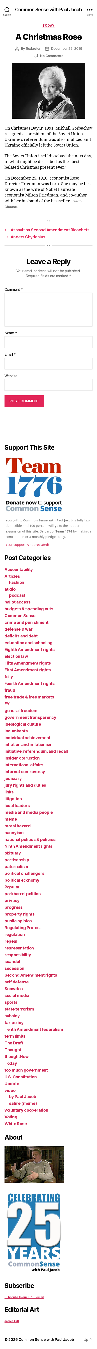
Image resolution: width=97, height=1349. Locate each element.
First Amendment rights (28, 669)
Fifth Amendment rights (28, 663)
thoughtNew (16, 1056)
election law (16, 656)
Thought (13, 1049)
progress (14, 907)
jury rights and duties (25, 785)
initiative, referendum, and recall (36, 751)
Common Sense (20, 615)
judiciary (13, 778)
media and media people (29, 812)
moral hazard (18, 826)
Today (48, 25)
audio (10, 589)
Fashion (16, 582)
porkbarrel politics (23, 893)
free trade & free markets (29, 697)
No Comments (51, 56)
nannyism (14, 832)
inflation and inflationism (29, 744)
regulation (15, 934)
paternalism (16, 866)
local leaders (17, 805)
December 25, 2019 (66, 48)
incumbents (16, 731)
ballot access (17, 602)
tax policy (14, 1022)
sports (11, 1002)
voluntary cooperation (26, 1110)
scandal (12, 961)
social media (17, 995)
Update (12, 1083)
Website (11, 376)
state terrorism (19, 1009)
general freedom (21, 710)
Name (11, 333)
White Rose (16, 1123)
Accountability (19, 569)
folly (9, 676)
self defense (17, 982)
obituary (13, 853)
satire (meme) (23, 1103)
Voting (11, 1117)
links (9, 792)
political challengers (24, 873)
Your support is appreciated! (27, 544)
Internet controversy (25, 771)
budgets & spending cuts (29, 608)
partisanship (17, 859)
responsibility (18, 954)
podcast (17, 595)
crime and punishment (26, 622)
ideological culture (23, 724)
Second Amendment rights (31, 975)
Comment (14, 290)
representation (19, 948)
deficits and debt (21, 636)
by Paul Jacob (22, 1096)
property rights (20, 914)
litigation (13, 798)
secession (14, 968)
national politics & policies (30, 839)
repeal (11, 941)
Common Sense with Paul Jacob (48, 9)
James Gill (12, 1321)
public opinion (18, 920)
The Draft (14, 1043)
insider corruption (22, 758)
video (10, 1090)
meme (11, 819)
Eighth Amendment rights (30, 649)
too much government (26, 1070)
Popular (12, 887)
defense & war (19, 629)
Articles (12, 576)
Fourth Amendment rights (30, 683)
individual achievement (27, 737)
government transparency (30, 717)
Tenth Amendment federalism (34, 1029)
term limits (15, 1036)
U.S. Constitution (21, 1076)
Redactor (33, 48)
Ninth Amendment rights (28, 846)
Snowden (14, 988)
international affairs (24, 764)
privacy (12, 900)
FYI (8, 703)
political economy (22, 880)
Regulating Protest (23, 927)
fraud (10, 690)
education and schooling (29, 642)
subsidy (12, 1015)
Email (10, 355)
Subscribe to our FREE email (24, 1297)
